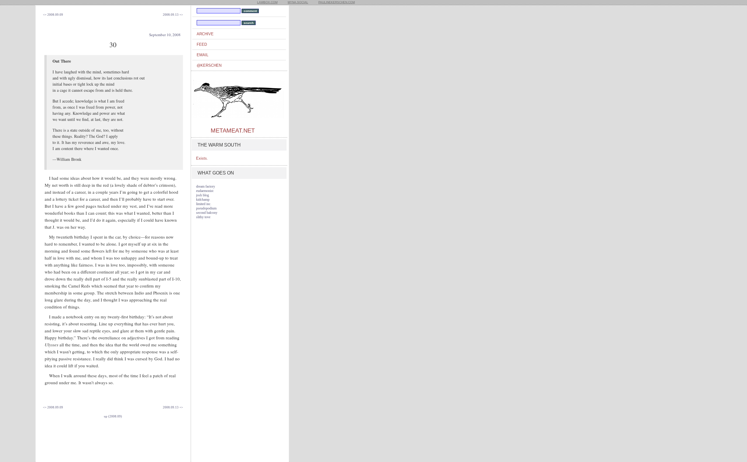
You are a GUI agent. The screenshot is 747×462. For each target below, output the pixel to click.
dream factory (205, 186)
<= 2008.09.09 (53, 14)
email (202, 55)
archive (205, 34)
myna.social (298, 2)
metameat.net (233, 130)
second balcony (206, 213)
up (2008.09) (113, 416)
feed (202, 44)
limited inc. (203, 204)
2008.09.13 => (173, 14)
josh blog (202, 195)
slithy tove (203, 217)
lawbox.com (267, 2)
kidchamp (203, 200)
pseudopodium (206, 208)
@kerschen (209, 65)
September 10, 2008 (165, 34)
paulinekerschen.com (336, 2)
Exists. (202, 158)
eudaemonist (204, 191)
